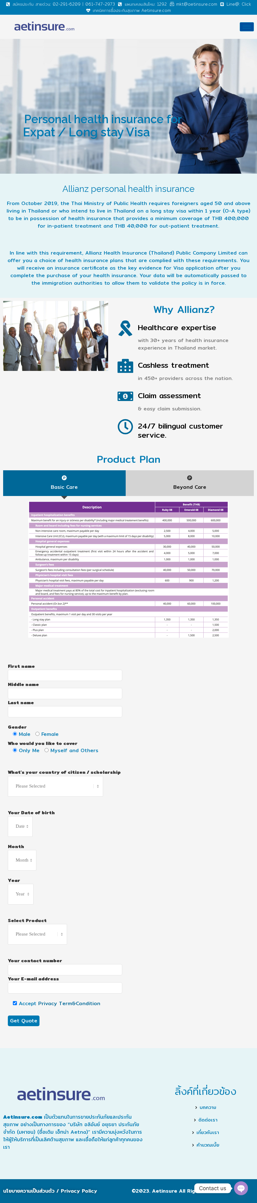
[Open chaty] (241, 1188)
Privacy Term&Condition (69, 1003)
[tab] (64, 483)
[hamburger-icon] (247, 26)
